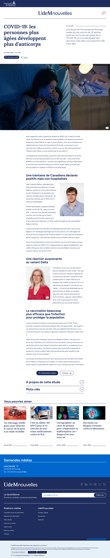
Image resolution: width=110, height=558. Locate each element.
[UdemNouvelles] (55, 13)
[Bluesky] (100, 484)
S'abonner (100, 495)
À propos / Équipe (43, 512)
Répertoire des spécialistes (11, 516)
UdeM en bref (8, 527)
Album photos (8, 519)
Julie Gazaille (9, 466)
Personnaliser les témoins (19, 552)
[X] (104, 484)
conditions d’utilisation (38, 555)
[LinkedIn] (86, 484)
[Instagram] (95, 484)
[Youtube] (91, 484)
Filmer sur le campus (10, 523)
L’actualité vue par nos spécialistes (14, 512)
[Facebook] (82, 484)
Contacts (6, 534)
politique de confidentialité (22, 555)
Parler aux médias (9, 530)
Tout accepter (41, 552)
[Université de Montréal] (9, 3)
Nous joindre (41, 516)
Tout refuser (32, 552)
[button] (103, 13)
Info (107, 128)
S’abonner (41, 519)
